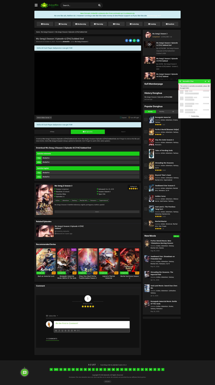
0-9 (56, 369)
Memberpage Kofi (154, 16)
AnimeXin (66, 41)
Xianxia (161, 248)
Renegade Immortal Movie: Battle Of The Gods (164, 302)
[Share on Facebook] (127, 41)
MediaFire (46, 158)
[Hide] (209, 81)
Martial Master (161, 221)
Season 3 (107, 191)
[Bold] (56, 330)
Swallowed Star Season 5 (165, 186)
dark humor (164, 201)
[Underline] (62, 330)
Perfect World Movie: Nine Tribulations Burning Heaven (162, 242)
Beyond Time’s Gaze (163, 175)
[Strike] (65, 330)
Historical (158, 214)
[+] (78, 330)
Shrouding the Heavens (164, 163)
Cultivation (169, 178)
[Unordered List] (71, 330)
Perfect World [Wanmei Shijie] (167, 130)
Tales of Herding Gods (164, 150)
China (64, 194)
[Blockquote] (74, 330)
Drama (175, 120)
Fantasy (74, 200)
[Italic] (59, 330)
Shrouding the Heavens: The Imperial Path (162, 273)
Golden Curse (160, 196)
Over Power (162, 226)
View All (176, 236)
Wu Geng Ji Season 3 (81, 41)
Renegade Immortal (163, 117)
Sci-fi (157, 168)
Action (58, 200)
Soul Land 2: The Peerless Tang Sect (165, 208)
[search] (99, 5)
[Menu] (180, 81)
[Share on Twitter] (130, 41)
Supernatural (103, 200)
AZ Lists (107, 381)
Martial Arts (83, 200)
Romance (93, 200)
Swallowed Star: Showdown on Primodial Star (163, 257)
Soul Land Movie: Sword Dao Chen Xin (164, 287)
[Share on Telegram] (138, 41)
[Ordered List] (68, 330)
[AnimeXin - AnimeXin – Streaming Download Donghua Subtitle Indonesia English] (49, 7)
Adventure (65, 200)
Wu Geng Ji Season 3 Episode (158, 98)
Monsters (158, 145)
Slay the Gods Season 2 (164, 140)
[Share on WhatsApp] (134, 41)
